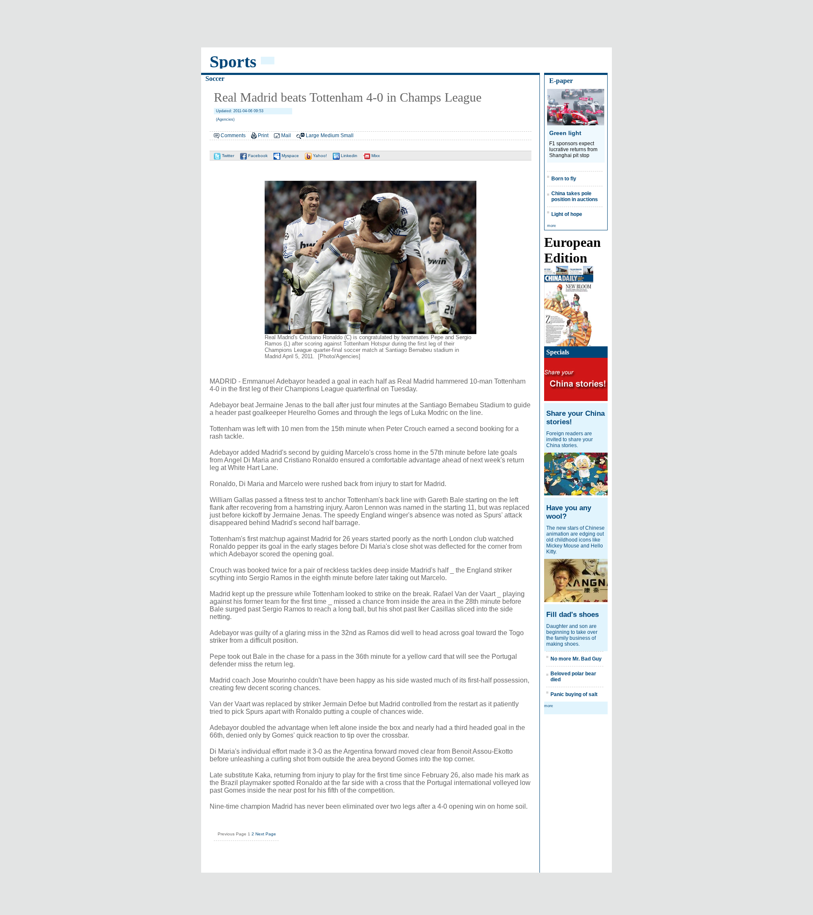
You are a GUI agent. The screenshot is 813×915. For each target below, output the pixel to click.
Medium (330, 135)
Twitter (227, 155)
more (551, 226)
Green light (565, 133)
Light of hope (566, 214)
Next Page (265, 834)
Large (312, 135)
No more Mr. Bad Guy (576, 659)
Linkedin (348, 155)
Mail (286, 135)
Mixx (375, 155)
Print (263, 135)
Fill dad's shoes (572, 615)
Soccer (214, 78)
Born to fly (563, 179)
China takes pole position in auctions (574, 196)
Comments (233, 135)
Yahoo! (319, 155)
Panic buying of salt (573, 694)
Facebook (257, 155)
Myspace (289, 155)
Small (347, 135)
